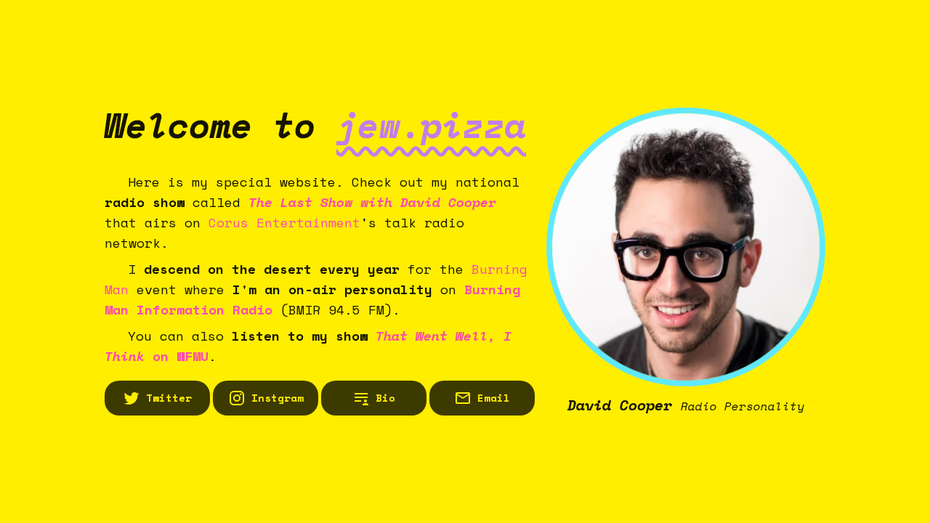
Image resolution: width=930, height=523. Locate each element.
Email (493, 397)
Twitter (169, 397)
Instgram (277, 397)
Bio (385, 397)
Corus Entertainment (284, 222)
